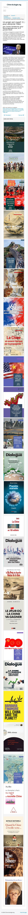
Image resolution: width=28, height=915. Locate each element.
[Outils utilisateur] (23, 22)
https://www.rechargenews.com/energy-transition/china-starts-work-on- (13, 109)
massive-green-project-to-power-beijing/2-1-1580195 (13, 111)
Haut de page (23, 912)
